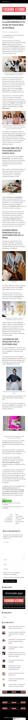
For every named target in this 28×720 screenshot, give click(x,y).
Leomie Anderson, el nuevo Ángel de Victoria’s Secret (8, 518)
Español (17, 718)
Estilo (8, 506)
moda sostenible (15, 506)
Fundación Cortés (15, 206)
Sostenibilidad (5, 508)
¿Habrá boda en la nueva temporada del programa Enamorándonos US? (15, 667)
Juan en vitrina (14, 503)
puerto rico (21, 506)
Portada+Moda (5, 504)
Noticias (18, 503)
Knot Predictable (18, 407)
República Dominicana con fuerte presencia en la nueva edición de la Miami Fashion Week (17, 654)
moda (10, 506)
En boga (9, 503)
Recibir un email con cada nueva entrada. (14, 577)
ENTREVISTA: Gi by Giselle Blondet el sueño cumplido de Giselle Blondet (17, 641)
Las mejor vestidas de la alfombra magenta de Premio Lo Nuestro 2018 (17, 634)
